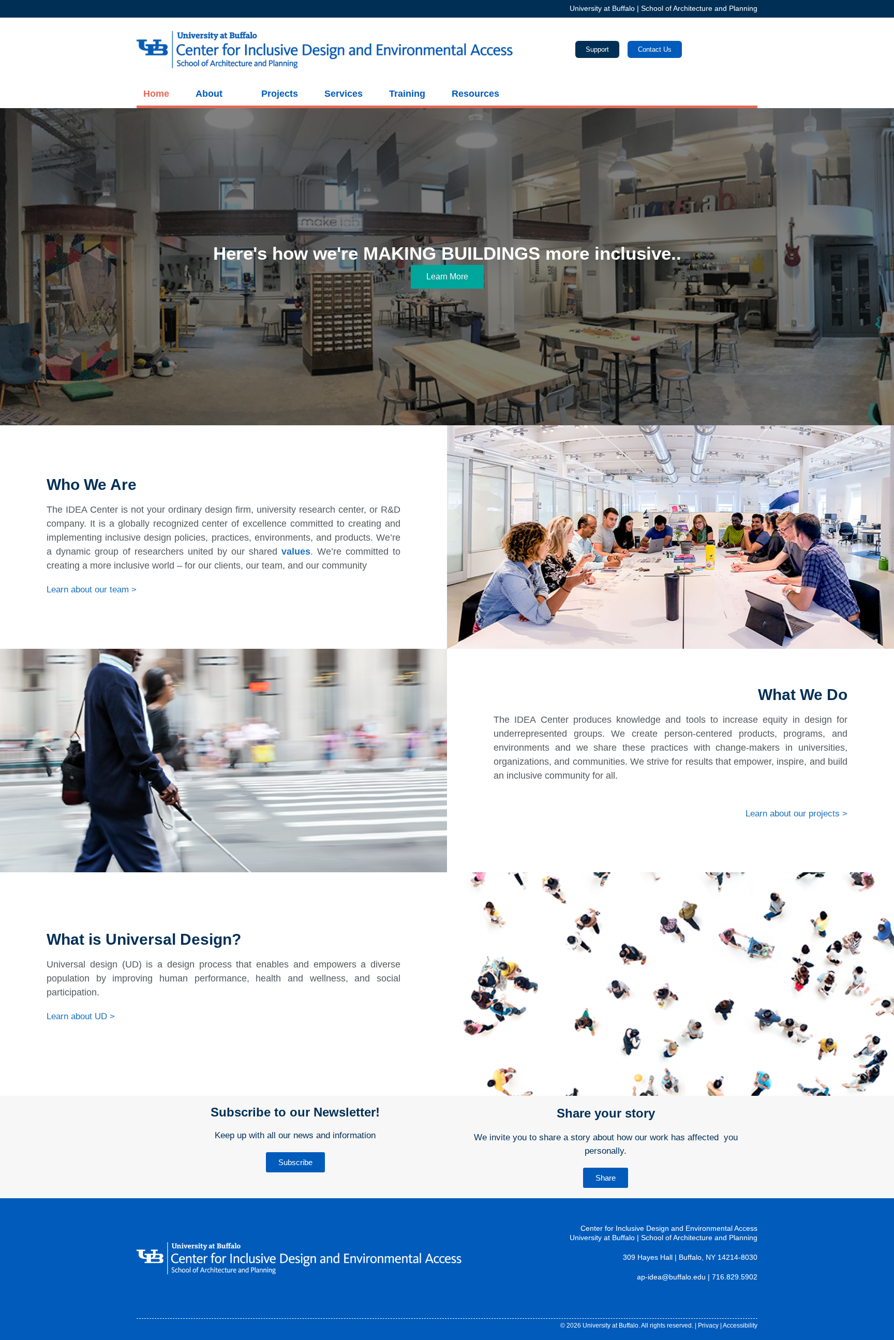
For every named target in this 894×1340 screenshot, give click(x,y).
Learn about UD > (81, 1016)
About (209, 93)
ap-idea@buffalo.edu (671, 1277)
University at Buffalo (602, 8)
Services (343, 93)
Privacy (708, 1325)
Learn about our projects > (796, 813)
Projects (279, 93)
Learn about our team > (92, 589)
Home (156, 93)
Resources (475, 93)
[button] (14, 266)
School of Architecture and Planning (699, 8)
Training (407, 93)
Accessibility (740, 1325)
